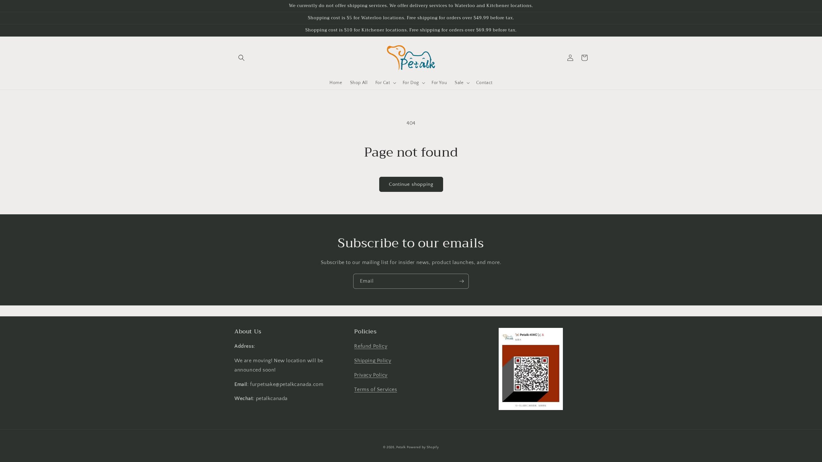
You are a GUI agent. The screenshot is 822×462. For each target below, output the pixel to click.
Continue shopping (411, 184)
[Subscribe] (461, 281)
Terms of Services (375, 389)
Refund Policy (370, 346)
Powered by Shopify (423, 447)
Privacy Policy (370, 375)
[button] (241, 58)
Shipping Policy (372, 361)
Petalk (401, 447)
